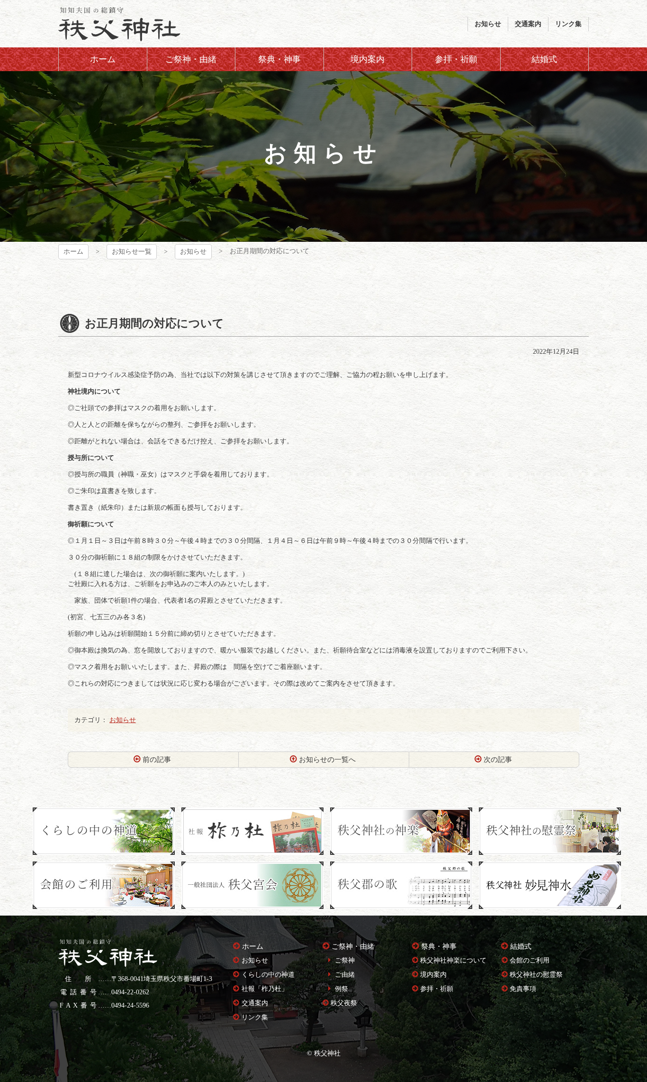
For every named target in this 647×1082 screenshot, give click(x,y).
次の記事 (498, 759)
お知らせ (193, 251)
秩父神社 (119, 23)
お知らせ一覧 (132, 251)
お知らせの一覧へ (327, 759)
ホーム (73, 251)
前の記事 (157, 759)
